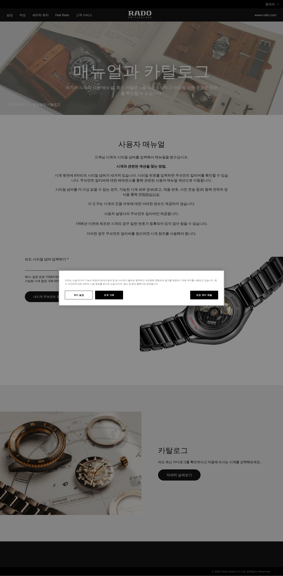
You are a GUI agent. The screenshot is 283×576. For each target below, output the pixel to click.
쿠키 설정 (79, 294)
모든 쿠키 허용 (204, 294)
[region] (141, 288)
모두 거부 (109, 294)
